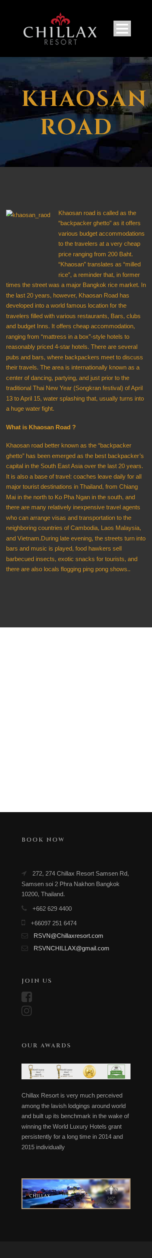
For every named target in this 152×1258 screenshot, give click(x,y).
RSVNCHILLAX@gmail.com (71, 948)
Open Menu (122, 28)
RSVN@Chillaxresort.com (68, 935)
